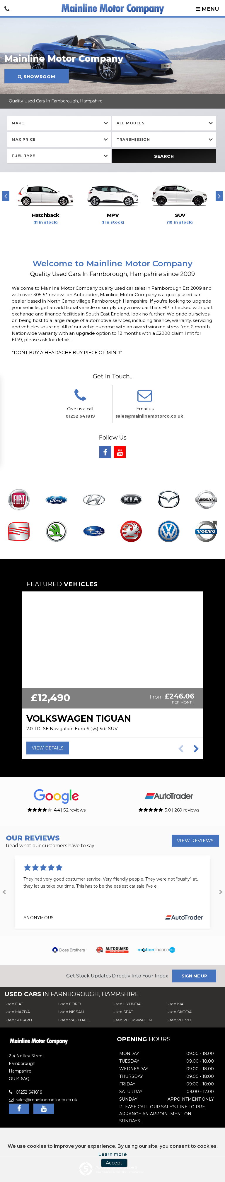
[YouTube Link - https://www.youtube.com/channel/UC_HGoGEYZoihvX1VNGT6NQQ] (119, 452)
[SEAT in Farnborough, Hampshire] (19, 532)
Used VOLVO (178, 1020)
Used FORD (69, 1003)
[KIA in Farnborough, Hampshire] (131, 500)
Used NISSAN (71, 1011)
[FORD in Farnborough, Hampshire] (56, 500)
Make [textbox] (18, 123)
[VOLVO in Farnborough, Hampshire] (206, 532)
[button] (196, 748)
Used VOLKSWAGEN (132, 1020)
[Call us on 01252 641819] (80, 399)
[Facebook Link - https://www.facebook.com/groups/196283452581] (105, 452)
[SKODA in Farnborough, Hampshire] (56, 532)
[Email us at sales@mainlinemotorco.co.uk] (144, 399)
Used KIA (174, 1003)
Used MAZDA (17, 1011)
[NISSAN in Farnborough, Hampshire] (206, 500)
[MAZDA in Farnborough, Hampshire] (169, 500)
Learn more (112, 1154)
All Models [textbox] (130, 123)
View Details (48, 748)
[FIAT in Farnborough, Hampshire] (19, 500)
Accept (114, 1163)
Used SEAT (122, 1011)
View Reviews (195, 840)
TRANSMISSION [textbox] (133, 139)
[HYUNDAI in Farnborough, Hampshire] (93, 500)
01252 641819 (80, 416)
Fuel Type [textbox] (23, 156)
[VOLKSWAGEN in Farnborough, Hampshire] (169, 532)
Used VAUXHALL (74, 1020)
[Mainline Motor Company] (112, 8)
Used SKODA (179, 1011)
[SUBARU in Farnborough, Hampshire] (93, 532)
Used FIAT (13, 1003)
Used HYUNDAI (127, 1003)
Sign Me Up (194, 976)
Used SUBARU (18, 1020)
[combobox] (59, 123)
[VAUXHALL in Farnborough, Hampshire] (131, 532)
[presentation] (5, 196)
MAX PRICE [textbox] (23, 139)
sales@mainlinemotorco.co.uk (149, 416)
